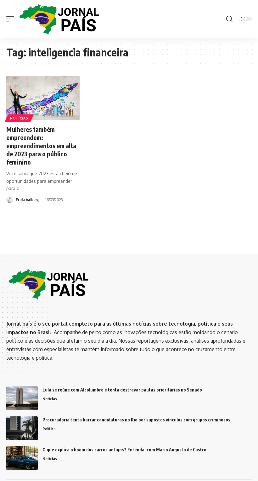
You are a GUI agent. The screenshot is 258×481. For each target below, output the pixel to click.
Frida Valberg (27, 199)
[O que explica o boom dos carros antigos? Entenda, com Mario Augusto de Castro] (22, 458)
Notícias (19, 118)
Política (49, 428)
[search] (229, 19)
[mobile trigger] (11, 19)
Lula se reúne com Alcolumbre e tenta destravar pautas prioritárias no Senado (122, 389)
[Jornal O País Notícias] (60, 19)
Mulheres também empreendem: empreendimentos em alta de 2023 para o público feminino (41, 145)
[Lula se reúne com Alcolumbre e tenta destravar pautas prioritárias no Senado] (22, 398)
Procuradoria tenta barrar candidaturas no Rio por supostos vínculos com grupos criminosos (136, 419)
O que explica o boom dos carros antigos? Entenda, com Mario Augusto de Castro (124, 449)
